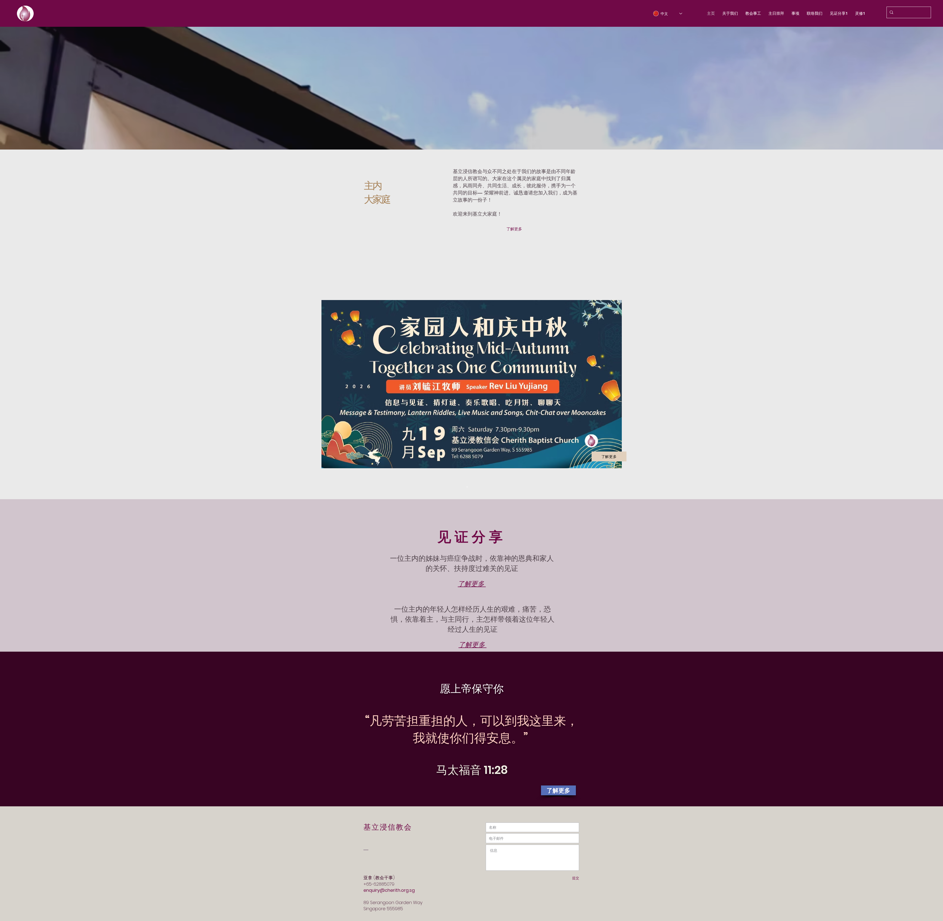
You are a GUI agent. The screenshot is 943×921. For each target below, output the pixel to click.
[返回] (26, 384)
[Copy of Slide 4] (467, 487)
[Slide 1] (462, 487)
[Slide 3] (476, 487)
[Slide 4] (480, 487)
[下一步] (916, 384)
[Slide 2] (471, 487)
